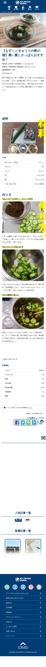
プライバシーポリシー (13, 617)
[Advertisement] (23, 468)
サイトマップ (10, 636)
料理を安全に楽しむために (15, 598)
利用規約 (9, 612)
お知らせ (9, 622)
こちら (30, 407)
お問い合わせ (10, 631)
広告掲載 (9, 607)
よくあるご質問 (11, 626)
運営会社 (9, 603)
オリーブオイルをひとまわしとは (17, 593)
